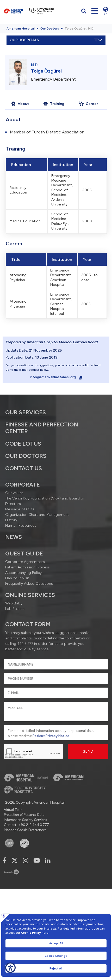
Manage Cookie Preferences (25, 830)
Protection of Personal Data (24, 815)
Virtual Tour (13, 810)
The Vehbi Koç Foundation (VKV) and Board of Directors (44, 501)
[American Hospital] (13, 11)
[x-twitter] (14, 860)
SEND (88, 751)
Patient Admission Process (27, 567)
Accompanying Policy (23, 572)
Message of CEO (19, 509)
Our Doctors (49, 28)
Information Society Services (25, 820)
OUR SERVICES (25, 412)
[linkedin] (48, 860)
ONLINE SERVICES (30, 594)
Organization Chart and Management (37, 514)
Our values (14, 493)
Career (92, 104)
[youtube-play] (37, 860)
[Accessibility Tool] (10, 967)
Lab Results (14, 608)
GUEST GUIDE (24, 553)
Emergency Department (53, 79)
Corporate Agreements (25, 562)
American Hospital (21, 28)
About (23, 104)
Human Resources (20, 525)
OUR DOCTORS (25, 455)
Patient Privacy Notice (51, 736)
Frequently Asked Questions (29, 583)
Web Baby (13, 603)
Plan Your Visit (17, 578)
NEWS (13, 536)
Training (57, 104)
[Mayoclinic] (41, 10)
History (11, 520)
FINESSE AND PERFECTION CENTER (41, 428)
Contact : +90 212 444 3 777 (26, 825)
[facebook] (4, 860)
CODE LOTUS (23, 443)
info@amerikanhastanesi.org (53, 377)
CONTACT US (23, 468)
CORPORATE (22, 484)
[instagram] (25, 860)
